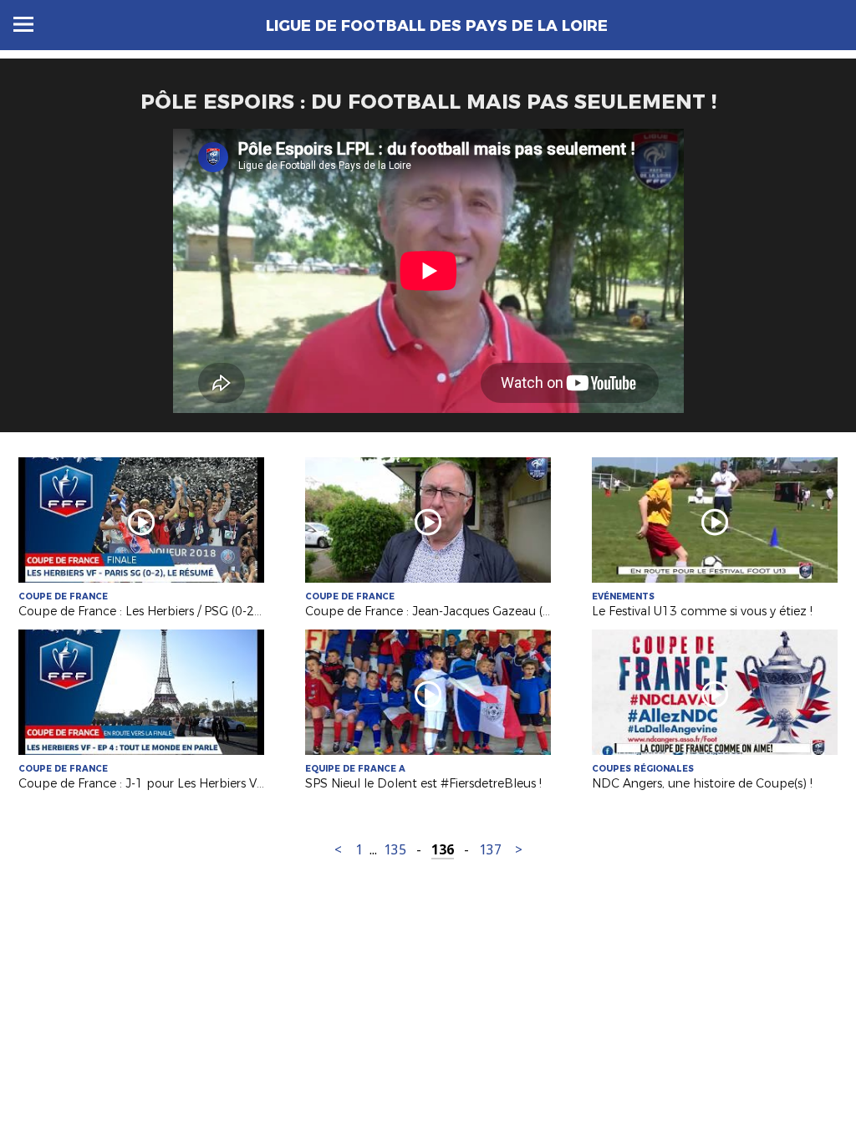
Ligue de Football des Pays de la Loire (437, 26)
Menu (23, 24)
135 (395, 850)
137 (490, 850)
